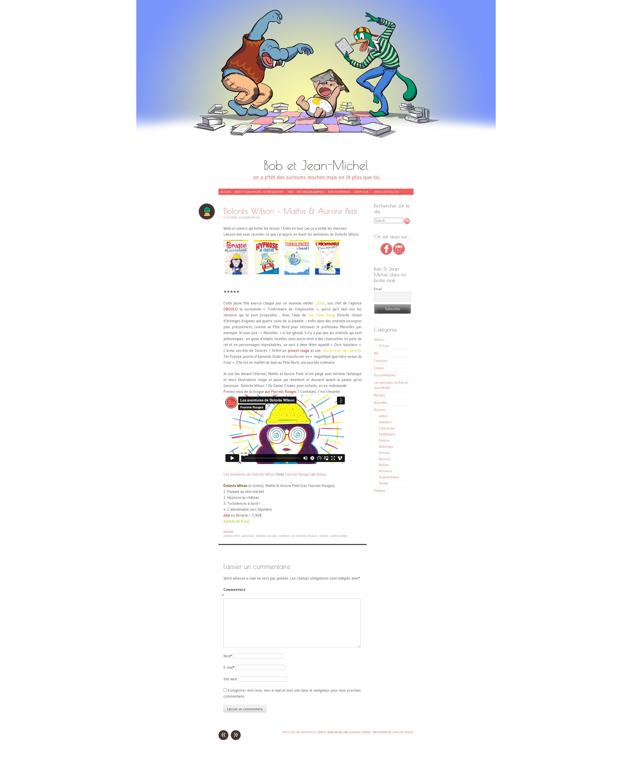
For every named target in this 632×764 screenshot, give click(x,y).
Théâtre (379, 491)
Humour (384, 459)
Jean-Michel (252, 217)
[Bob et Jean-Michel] (316, 81)
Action (383, 416)
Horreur (384, 453)
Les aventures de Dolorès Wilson (249, 474)
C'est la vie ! (387, 428)
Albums (228, 532)
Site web (230, 679)
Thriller (384, 483)
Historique (386, 446)
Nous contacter (387, 192)
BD (376, 353)
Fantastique (387, 434)
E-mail (229, 667)
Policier (384, 465)
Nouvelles (381, 402)
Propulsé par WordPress (299, 732)
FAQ (290, 192)
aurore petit (231, 536)
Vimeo (321, 474)
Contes (379, 368)
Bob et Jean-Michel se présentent (259, 192)
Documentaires (384, 375)
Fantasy (384, 440)
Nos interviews (339, 192)
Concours (381, 360)
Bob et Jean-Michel (316, 165)
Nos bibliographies (310, 192)
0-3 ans (384, 346)
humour (283, 536)
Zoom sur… (362, 192)
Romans (379, 410)
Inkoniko (354, 732)
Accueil (225, 192)
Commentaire (233, 592)
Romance (385, 471)
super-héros (338, 536)
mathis (324, 536)
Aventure (385, 422)
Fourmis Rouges (297, 474)
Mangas (379, 395)
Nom (227, 656)
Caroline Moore (402, 732)
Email (378, 289)
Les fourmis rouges (304, 536)
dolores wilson (266, 536)
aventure (248, 536)
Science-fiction (389, 477)
